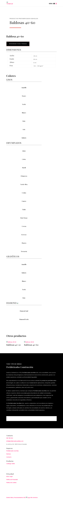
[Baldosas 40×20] (13, 342)
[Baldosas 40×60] (31, 342)
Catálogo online (10, 463)
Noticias (8, 454)
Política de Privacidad (12, 479)
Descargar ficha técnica (18, 43)
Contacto (8, 457)
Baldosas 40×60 (31, 344)
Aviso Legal (9, 476)
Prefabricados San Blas (12, 451)
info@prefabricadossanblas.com (14, 441)
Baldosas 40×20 (13, 344)
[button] (51, 3)
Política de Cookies (11, 482)
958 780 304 (9, 438)
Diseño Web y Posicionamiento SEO (16, 497)
